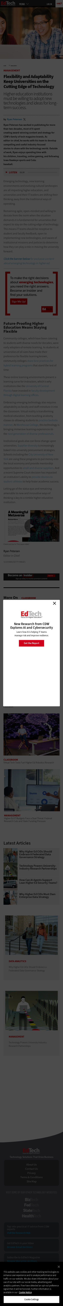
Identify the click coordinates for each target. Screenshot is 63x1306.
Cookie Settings (31, 1299)
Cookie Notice (25, 1292)
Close (54, 603)
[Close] (59, 1267)
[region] (31, 1284)
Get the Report (31, 643)
